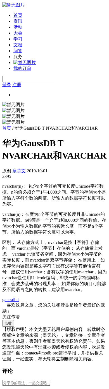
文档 (17, 44)
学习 (17, 38)
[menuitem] (60, 16)
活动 (17, 27)
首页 (17, 15)
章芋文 (19, 170)
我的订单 (22, 68)
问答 (17, 50)
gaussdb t (10, 299)
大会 (17, 33)
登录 (6, 84)
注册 (16, 84)
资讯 (17, 21)
